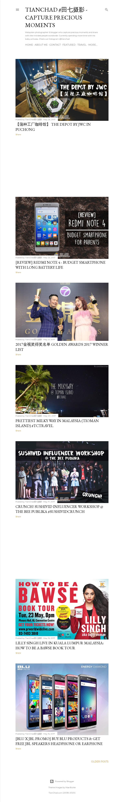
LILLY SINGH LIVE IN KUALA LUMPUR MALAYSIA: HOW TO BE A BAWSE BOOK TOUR (60, 645)
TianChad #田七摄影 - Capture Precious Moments (56, 17)
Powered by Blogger (64, 781)
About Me (41, 44)
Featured (69, 44)
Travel (82, 44)
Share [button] (18, 134)
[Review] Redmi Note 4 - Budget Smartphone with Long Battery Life (60, 265)
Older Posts (99, 761)
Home (29, 44)
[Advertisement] (62, 166)
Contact (55, 44)
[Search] (106, 9)
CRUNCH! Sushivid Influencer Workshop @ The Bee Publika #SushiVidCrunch (59, 509)
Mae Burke (71, 787)
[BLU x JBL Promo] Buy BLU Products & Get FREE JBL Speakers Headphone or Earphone (59, 741)
